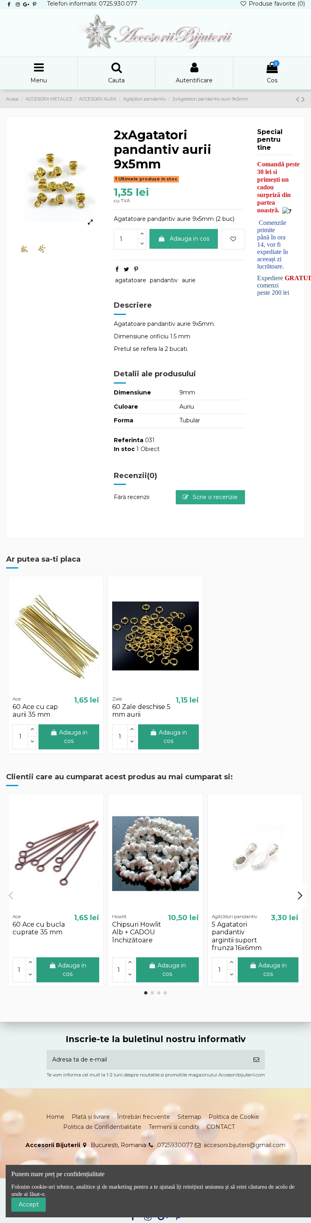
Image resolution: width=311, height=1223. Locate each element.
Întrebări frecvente (143, 1116)
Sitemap (189, 1116)
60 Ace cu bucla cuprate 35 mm (39, 928)
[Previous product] (299, 99)
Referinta (128, 440)
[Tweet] (126, 269)
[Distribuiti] (117, 269)
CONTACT (221, 1127)
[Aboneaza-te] (256, 1060)
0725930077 (175, 1145)
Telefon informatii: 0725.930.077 (92, 3)
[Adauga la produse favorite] (233, 239)
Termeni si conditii (174, 1127)
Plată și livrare (91, 1116)
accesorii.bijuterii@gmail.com (244, 1145)
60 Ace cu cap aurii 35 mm (35, 710)
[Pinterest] (136, 269)
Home (55, 1116)
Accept (29, 1204)
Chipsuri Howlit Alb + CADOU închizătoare (136, 932)
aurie (189, 280)
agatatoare (130, 280)
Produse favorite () (276, 3)
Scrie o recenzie (214, 497)
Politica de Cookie (234, 1116)
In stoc (124, 449)
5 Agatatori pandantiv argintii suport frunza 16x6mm (237, 936)
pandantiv (164, 280)
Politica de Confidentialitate (102, 1127)
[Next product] (303, 99)
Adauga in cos (189, 238)
